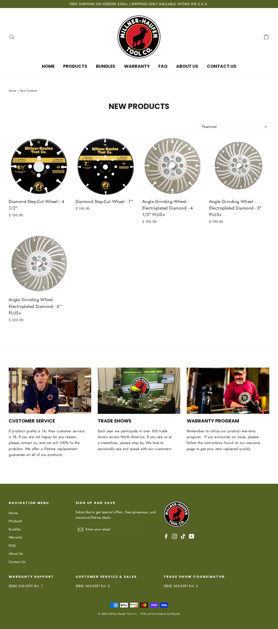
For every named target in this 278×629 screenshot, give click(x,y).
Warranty (137, 66)
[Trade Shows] (139, 391)
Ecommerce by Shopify (166, 614)
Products (75, 66)
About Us (187, 66)
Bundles (105, 66)
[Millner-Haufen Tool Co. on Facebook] (166, 536)
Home (48, 66)
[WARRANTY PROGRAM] (228, 391)
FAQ (162, 66)
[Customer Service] (50, 391)
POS (143, 614)
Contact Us (221, 66)
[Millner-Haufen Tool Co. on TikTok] (183, 536)
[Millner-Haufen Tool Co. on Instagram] (174, 536)
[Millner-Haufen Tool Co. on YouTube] (191, 536)
